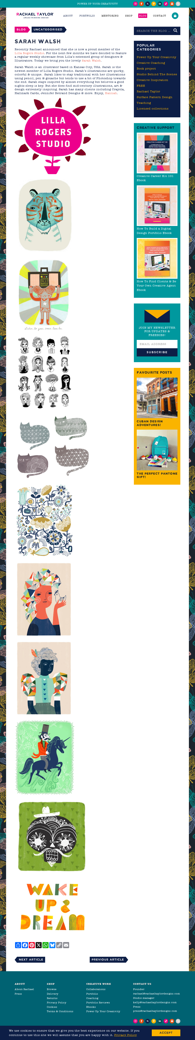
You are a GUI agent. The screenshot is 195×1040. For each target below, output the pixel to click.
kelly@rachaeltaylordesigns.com (155, 1002)
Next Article (31, 959)
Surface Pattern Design (155, 97)
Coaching (92, 998)
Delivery (52, 993)
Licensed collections (153, 108)
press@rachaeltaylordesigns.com (155, 1011)
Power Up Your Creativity (156, 57)
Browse (52, 989)
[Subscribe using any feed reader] (178, 4)
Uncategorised (48, 29)
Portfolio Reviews (98, 1002)
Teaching (144, 103)
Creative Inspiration (152, 80)
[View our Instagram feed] (135, 4)
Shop (129, 15)
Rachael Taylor (148, 91)
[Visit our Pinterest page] (153, 4)
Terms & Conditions (60, 1011)
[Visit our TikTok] (166, 4)
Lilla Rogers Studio (29, 53)
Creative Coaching (151, 63)
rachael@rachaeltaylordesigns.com (156, 993)
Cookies (52, 1007)
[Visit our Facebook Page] (141, 4)
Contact (159, 15)
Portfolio (92, 993)
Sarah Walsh (91, 60)
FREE (141, 85)
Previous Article (108, 959)
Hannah (111, 93)
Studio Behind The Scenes (157, 74)
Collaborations (95, 989)
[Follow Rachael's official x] (147, 4)
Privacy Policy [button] (125, 1035)
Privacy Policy (56, 1002)
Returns (52, 998)
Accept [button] (166, 1033)
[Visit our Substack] (172, 4)
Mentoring (110, 15)
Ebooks (91, 1007)
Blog (142, 15)
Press (18, 993)
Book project (146, 68)
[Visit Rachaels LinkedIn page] (159, 4)
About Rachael (24, 989)
